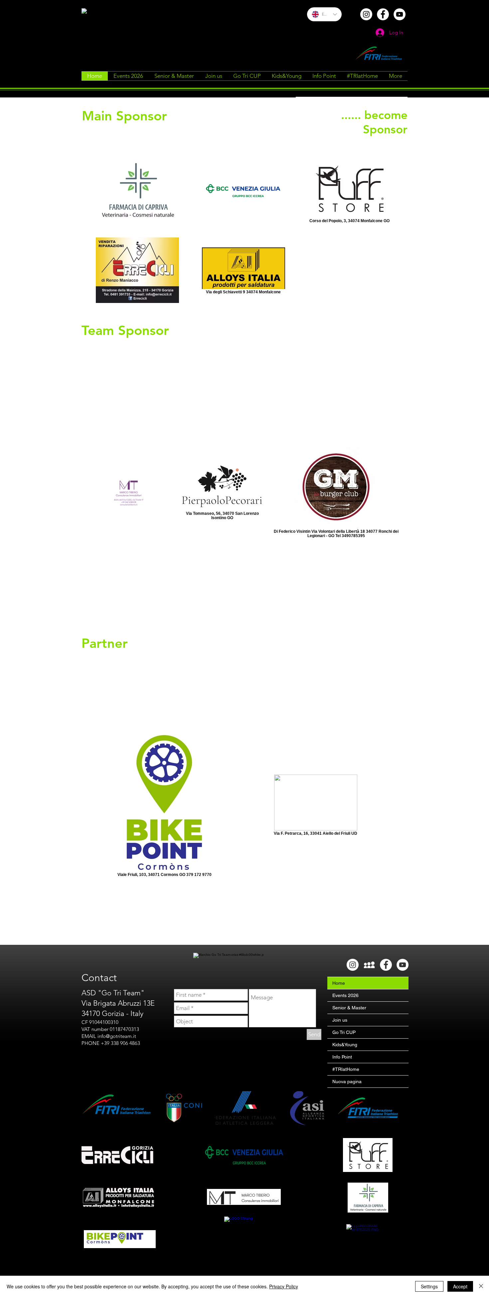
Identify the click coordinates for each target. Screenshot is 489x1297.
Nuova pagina (347, 1081)
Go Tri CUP (344, 1032)
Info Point (342, 1057)
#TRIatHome (345, 1069)
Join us (339, 1020)
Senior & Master (349, 1007)
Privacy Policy (283, 1286)
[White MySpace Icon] (369, 965)
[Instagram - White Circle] (366, 14)
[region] (352, 122)
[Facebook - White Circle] (383, 14)
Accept (460, 1286)
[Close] (481, 1286)
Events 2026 (345, 995)
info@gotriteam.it (116, 1036)
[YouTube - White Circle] (400, 14)
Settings (429, 1286)
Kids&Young (344, 1044)
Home (338, 983)
